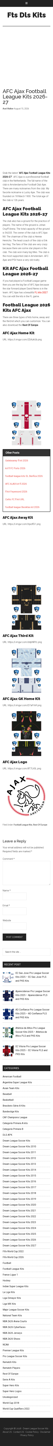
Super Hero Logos (12, 1391)
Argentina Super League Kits (17, 1082)
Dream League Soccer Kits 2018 (19, 1193)
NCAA (6, 1344)
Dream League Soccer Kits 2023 (19, 1222)
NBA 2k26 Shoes (11, 1338)
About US (7, 1432)
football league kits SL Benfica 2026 (24, 476)
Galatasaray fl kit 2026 (16, 460)
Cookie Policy (32, 1432)
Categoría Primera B (13, 1129)
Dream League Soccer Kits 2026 (19, 1239)
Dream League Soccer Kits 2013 (19, 1164)
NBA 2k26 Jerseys (12, 1333)
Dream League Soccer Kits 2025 (19, 1233)
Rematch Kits (9, 1362)
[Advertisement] (26, 60)
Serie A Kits (9, 1379)
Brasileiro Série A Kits (14, 1105)
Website (7, 920)
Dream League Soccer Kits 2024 (19, 1228)
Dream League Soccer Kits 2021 (19, 1210)
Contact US (18, 1432)
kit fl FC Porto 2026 (15, 468)
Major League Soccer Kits (16, 1309)
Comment (9, 858)
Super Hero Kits (11, 1385)
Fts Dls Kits (26, 15)
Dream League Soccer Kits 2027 (19, 1245)
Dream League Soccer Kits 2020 (19, 1204)
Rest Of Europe (40, 825)
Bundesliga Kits (11, 1111)
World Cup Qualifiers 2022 (16, 1408)
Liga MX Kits (9, 1303)
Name (7, 890)
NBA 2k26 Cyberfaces (14, 1327)
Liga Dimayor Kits (12, 1298)
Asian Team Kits (11, 1088)
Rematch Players (11, 1368)
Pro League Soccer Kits (15, 1356)
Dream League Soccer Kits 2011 (19, 1152)
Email (6, 905)
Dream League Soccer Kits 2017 (19, 1187)
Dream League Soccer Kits (16, 1140)
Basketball (8, 1099)
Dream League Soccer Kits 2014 (19, 1169)
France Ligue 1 (10, 1274)
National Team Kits (12, 1315)
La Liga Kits (9, 1292)
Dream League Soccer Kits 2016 (19, 1181)
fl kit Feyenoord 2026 (16, 491)
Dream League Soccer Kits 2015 (19, 1175)
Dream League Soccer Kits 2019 (19, 1199)
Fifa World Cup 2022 (13, 1251)
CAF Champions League (15, 1117)
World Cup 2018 (11, 1402)
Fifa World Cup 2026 (13, 1257)
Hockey (6, 1280)
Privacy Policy (27, 1435)
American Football (12, 1076)
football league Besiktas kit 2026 (22, 507)
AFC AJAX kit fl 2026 (16, 483)
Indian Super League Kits (15, 1286)
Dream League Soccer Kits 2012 (19, 1158)
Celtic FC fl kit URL (14, 499)
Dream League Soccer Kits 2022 (19, 1216)
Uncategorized (10, 1397)
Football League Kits (23, 825)
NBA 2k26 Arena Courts (15, 1321)
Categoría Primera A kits (15, 1123)
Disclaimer (45, 1432)
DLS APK (7, 1134)
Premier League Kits (13, 1350)
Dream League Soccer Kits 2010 (19, 1146)
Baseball (7, 1094)
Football (7, 1263)
